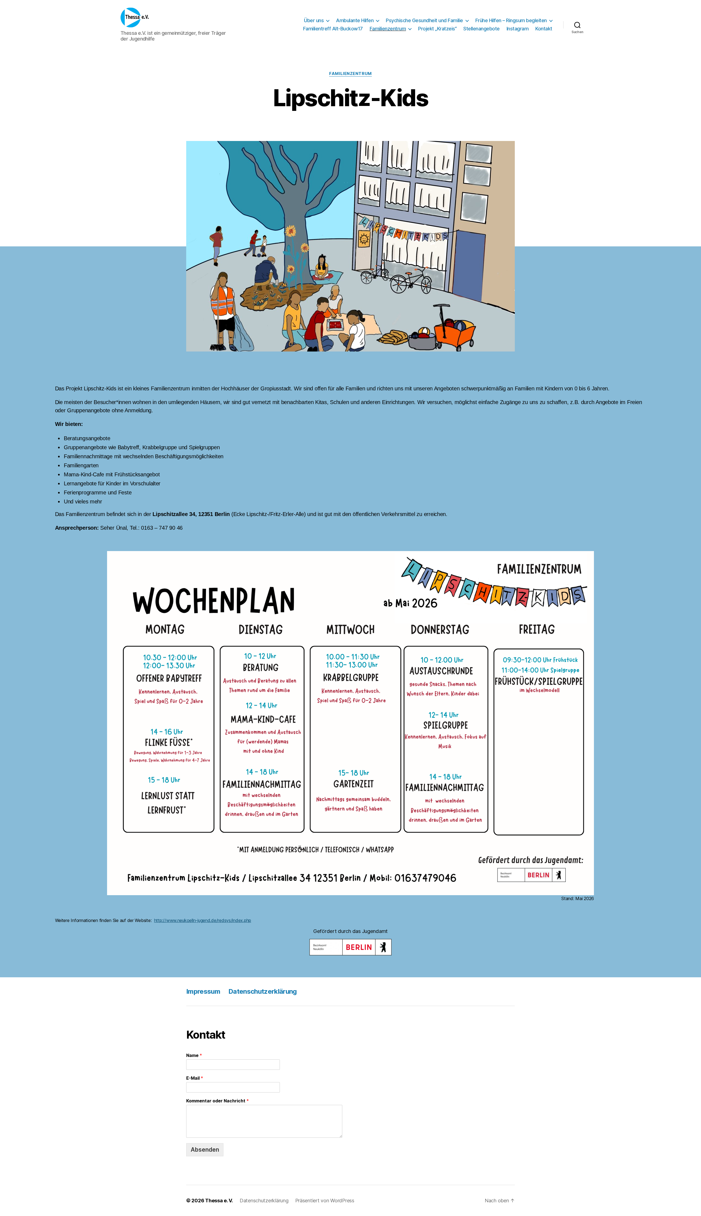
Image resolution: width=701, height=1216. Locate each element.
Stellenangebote (481, 28)
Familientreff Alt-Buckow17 (333, 28)
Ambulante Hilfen (355, 20)
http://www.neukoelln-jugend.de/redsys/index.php (202, 920)
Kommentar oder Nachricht (217, 1100)
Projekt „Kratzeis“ (437, 28)
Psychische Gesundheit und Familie (424, 20)
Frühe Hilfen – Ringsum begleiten (511, 20)
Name (194, 1055)
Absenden (205, 1149)
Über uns (314, 20)
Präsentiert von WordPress (324, 1200)
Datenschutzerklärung (262, 991)
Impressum (203, 991)
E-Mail (194, 1078)
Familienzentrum (388, 28)
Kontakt (543, 28)
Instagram (518, 28)
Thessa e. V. (219, 1200)
